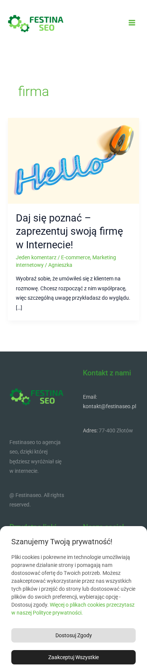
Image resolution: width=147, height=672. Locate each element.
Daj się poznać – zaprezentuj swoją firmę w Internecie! (69, 231)
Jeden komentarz (36, 257)
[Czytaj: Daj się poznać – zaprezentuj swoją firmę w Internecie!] (73, 160)
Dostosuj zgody (73, 635)
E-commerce (75, 257)
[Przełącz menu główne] (132, 23)
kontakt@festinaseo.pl (109, 406)
